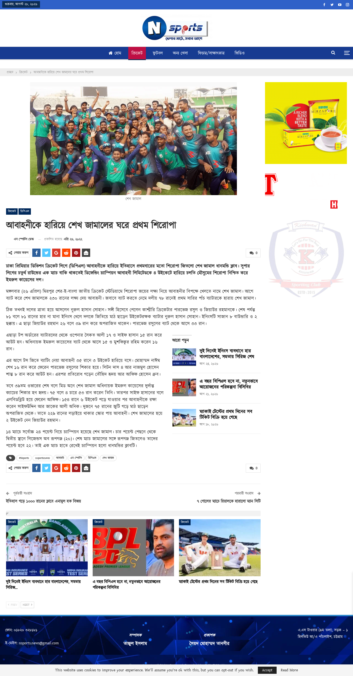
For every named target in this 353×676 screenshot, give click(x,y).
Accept (267, 670)
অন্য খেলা (180, 53)
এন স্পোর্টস (76, 458)
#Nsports (24, 458)
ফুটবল (158, 53)
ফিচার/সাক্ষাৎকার (211, 53)
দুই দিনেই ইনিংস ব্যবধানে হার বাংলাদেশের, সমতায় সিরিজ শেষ (227, 354)
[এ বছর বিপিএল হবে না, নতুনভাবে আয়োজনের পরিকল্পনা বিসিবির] (184, 387)
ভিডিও (240, 53)
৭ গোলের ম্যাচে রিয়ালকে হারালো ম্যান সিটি (229, 501)
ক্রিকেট (137, 53)
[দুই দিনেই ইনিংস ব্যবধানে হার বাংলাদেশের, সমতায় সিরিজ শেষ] (184, 357)
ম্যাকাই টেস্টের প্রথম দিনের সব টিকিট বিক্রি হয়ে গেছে (226, 414)
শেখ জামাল (108, 458)
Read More (289, 670)
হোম (117, 53)
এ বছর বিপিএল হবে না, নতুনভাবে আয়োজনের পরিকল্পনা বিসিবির (229, 384)
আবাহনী (60, 458)
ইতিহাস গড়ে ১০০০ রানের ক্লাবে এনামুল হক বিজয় (43, 501)
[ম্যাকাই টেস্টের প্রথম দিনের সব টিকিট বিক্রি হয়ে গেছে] (184, 418)
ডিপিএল (24, 211)
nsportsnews (42, 458)
